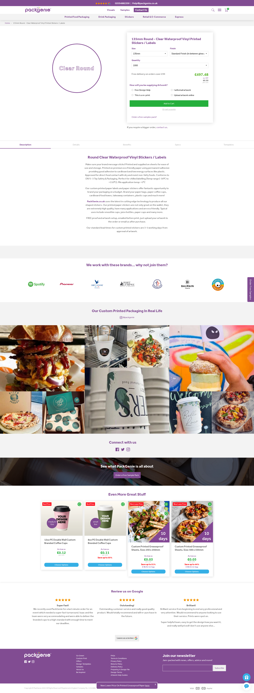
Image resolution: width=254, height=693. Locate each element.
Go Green (80, 655)
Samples (125, 9)
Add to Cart (169, 103)
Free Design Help (142, 90)
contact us (161, 127)
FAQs (113, 655)
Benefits (127, 144)
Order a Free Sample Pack (127, 475)
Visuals (111, 9)
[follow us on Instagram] (128, 449)
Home (7, 23)
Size (134, 48)
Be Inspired (80, 672)
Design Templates (83, 664)
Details (76, 144)
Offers (78, 661)
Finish (173, 48)
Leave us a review (125, 638)
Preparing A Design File (120, 669)
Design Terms (116, 672)
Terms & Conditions (119, 658)
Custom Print (81, 658)
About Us (80, 669)
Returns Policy (116, 664)
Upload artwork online (184, 95)
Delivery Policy (117, 666)
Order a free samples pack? (144, 117)
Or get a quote (169, 109)
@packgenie (128, 317)
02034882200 (122, 3)
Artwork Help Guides (119, 675)
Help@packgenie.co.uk (145, 3)
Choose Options (61, 565)
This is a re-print (142, 95)
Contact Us (141, 9)
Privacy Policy (116, 661)
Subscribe (219, 668)
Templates (229, 144)
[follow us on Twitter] (123, 449)
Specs (178, 144)
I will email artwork (182, 90)
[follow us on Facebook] (117, 449)
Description (25, 144)
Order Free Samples (250, 289)
